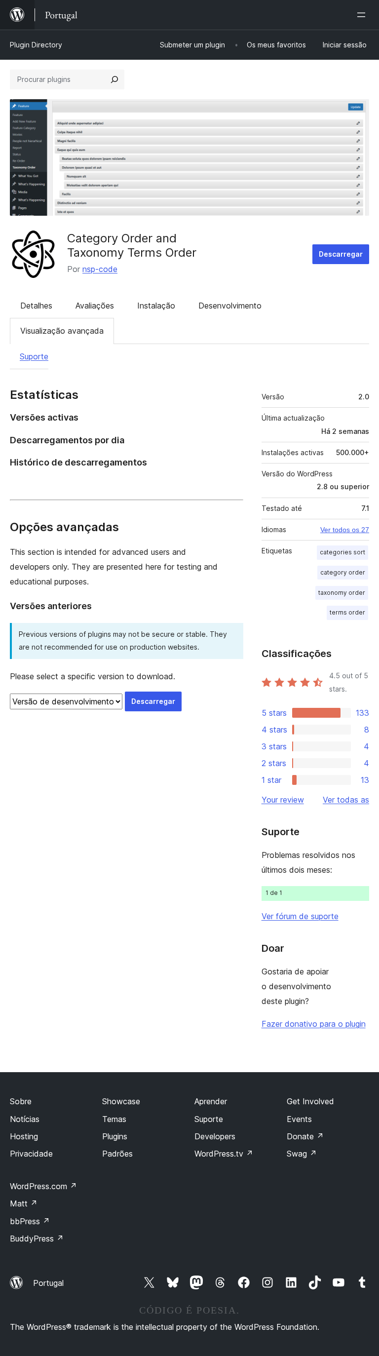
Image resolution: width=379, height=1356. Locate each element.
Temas (114, 1119)
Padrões (117, 1154)
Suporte (34, 356)
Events (299, 1119)
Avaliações (95, 305)
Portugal (48, 1283)
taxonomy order (341, 592)
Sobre (21, 1101)
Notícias (24, 1119)
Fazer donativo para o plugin (314, 1024)
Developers (214, 1136)
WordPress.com (43, 1186)
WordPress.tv (223, 1154)
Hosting (24, 1136)
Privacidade (31, 1154)
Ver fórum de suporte (300, 916)
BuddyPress (37, 1238)
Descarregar (341, 254)
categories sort (342, 552)
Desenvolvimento (230, 305)
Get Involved (310, 1101)
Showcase (121, 1101)
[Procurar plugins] (114, 79)
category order (342, 572)
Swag (302, 1154)
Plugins (114, 1136)
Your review (283, 800)
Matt (24, 1203)
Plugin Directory (36, 44)
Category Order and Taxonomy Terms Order (131, 245)
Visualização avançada (62, 331)
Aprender (210, 1101)
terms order (347, 612)
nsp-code (99, 269)
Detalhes (36, 305)
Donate (305, 1136)
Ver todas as (346, 800)
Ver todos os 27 (344, 530)
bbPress (30, 1221)
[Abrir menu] (363, 15)
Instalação (156, 305)
